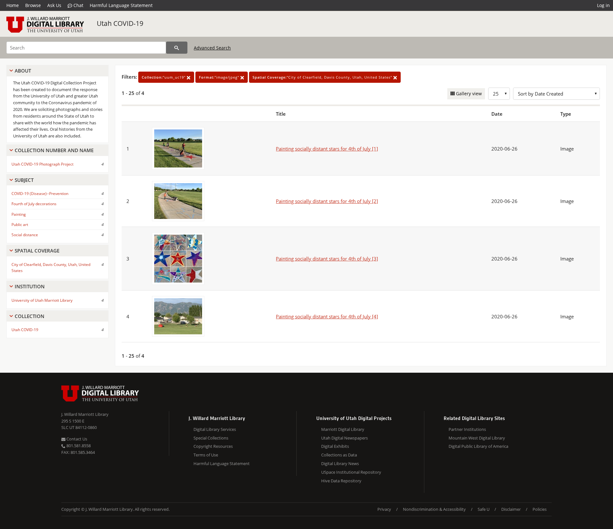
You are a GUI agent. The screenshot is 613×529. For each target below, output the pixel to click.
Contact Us (76, 439)
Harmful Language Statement (121, 5)
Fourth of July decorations (34, 203)
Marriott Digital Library (342, 429)
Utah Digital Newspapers (344, 438)
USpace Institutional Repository (351, 472)
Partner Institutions (467, 429)
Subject (24, 180)
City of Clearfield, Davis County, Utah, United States (50, 267)
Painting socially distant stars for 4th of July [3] (327, 258)
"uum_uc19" (164, 77)
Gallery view (468, 93)
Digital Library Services (214, 429)
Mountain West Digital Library (477, 438)
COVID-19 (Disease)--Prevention (39, 193)
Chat (77, 5)
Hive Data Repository (341, 481)
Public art (19, 224)
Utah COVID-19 (120, 23)
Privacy (384, 509)
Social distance (24, 234)
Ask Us (54, 5)
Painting (18, 214)
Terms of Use (205, 455)
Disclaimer (511, 509)
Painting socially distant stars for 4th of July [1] (327, 148)
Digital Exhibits (335, 446)
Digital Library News (340, 463)
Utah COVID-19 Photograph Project (42, 164)
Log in (603, 5)
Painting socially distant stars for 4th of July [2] (327, 201)
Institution (30, 286)
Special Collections (210, 438)
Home (12, 5)
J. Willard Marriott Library (85, 414)
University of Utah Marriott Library (41, 300)
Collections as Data (339, 455)
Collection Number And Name (54, 150)
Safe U (483, 509)
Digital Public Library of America (478, 446)
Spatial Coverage (37, 250)
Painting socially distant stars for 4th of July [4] (327, 316)
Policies (540, 509)
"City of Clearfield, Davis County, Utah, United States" (323, 77)
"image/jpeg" (219, 77)
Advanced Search (212, 48)
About (23, 70)
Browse (33, 5)
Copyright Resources (213, 446)
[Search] (176, 48)
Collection (29, 316)
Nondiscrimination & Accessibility (434, 509)
